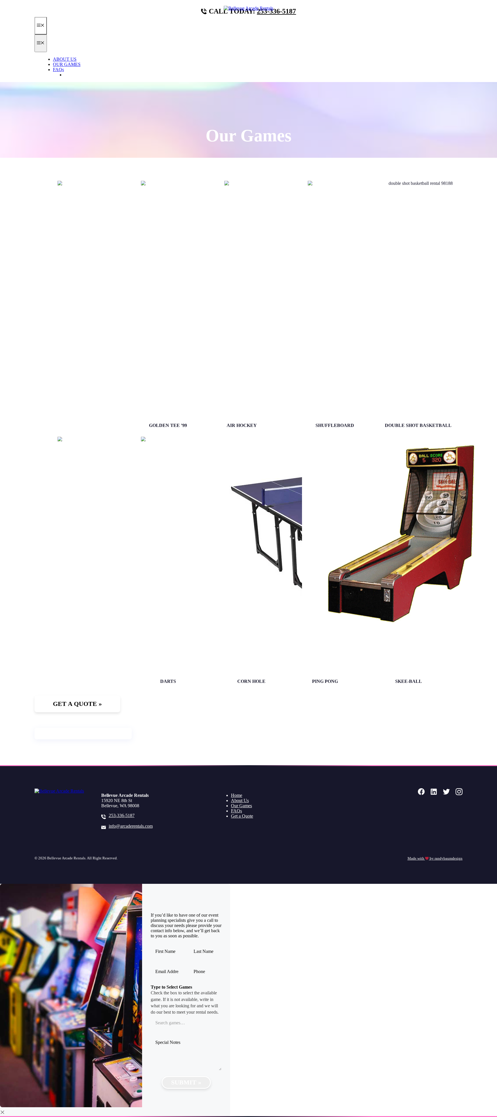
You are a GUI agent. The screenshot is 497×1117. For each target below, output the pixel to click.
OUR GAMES (67, 64)
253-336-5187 (276, 11)
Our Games (241, 805)
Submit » (186, 1082)
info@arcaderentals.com (131, 826)
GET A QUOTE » (81, 74)
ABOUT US (65, 59)
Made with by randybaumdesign (435, 858)
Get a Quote (242, 816)
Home (236, 795)
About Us (240, 800)
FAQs (58, 69)
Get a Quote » (77, 703)
